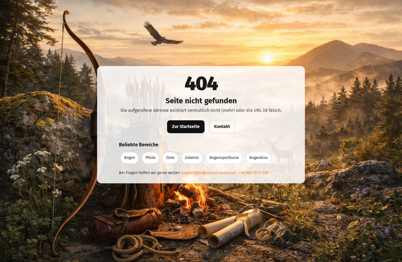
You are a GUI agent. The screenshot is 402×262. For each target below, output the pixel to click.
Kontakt (222, 126)
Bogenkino (258, 157)
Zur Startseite (186, 126)
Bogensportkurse (224, 157)
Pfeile (150, 157)
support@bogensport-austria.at (208, 172)
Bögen (129, 157)
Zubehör (192, 157)
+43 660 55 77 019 (253, 172)
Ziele (170, 157)
